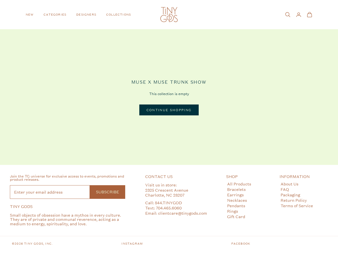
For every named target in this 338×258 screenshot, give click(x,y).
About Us (289, 183)
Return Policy (294, 200)
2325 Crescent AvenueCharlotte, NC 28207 (166, 192)
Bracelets (236, 189)
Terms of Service (297, 205)
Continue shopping (169, 110)
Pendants (236, 205)
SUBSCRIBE (107, 191)
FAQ (285, 189)
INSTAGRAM (132, 244)
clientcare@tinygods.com (182, 213)
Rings (232, 211)
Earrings (235, 194)
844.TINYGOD (168, 202)
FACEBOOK (241, 244)
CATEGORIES (55, 15)
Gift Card (236, 216)
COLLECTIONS (118, 15)
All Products (239, 183)
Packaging (290, 194)
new (30, 15)
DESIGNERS (86, 15)
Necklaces (237, 200)
